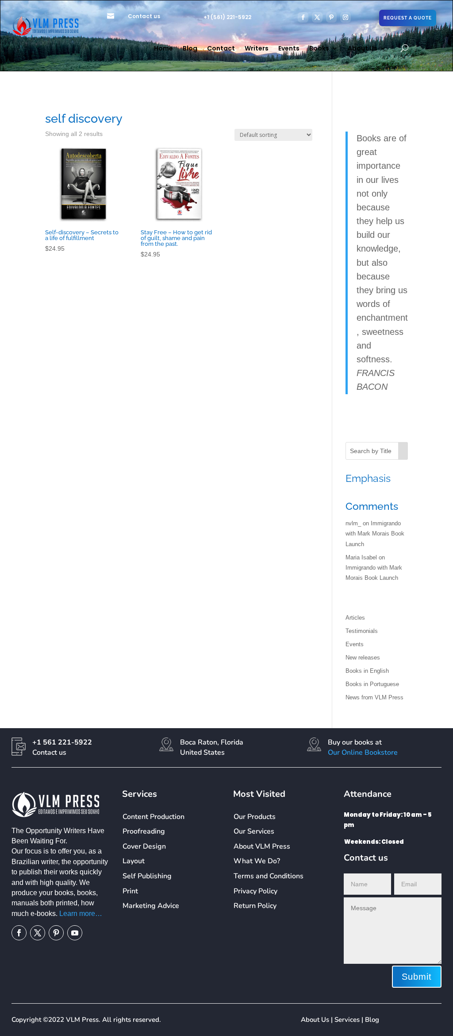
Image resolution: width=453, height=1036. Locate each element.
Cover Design (144, 846)
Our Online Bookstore (363, 752)
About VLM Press (262, 846)
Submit (417, 977)
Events (288, 49)
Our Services (254, 831)
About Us (362, 49)
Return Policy (255, 906)
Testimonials (362, 631)
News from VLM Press (374, 697)
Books (319, 49)
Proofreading (144, 831)
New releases (363, 657)
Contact (221, 49)
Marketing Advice (151, 906)
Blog (190, 49)
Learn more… (80, 913)
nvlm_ (353, 523)
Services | (349, 1019)
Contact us (144, 16)
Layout (134, 861)
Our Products (255, 817)
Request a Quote (408, 18)
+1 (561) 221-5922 (227, 17)
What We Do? (257, 861)
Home (163, 49)
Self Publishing (147, 876)
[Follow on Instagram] (345, 17)
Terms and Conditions (268, 876)
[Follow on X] (317, 17)
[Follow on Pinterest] (331, 17)
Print (130, 891)
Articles (355, 617)
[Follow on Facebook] (303, 17)
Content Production (153, 817)
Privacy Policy (255, 891)
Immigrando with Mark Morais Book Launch (375, 533)
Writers (257, 49)
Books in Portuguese (372, 684)
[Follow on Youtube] (74, 932)
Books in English (367, 670)
